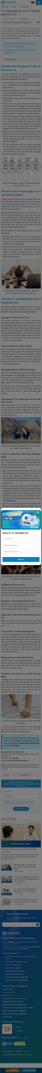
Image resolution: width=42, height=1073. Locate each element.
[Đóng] (38, 510)
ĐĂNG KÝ (21, 559)
